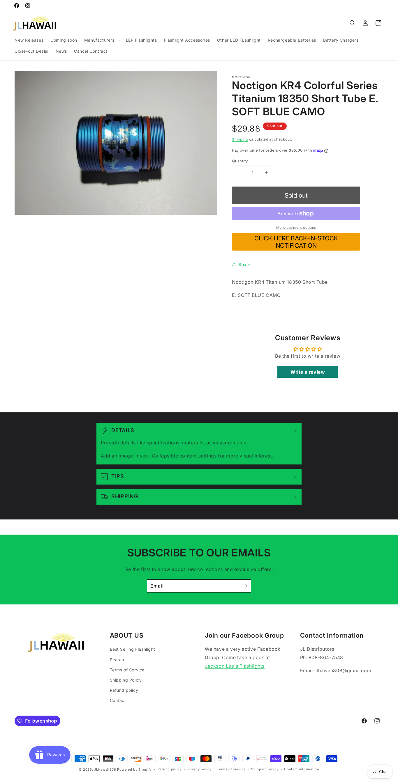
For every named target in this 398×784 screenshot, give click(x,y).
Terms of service (231, 769)
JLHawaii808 (105, 769)
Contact (118, 700)
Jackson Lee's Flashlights (235, 666)
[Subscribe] (244, 586)
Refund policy (124, 690)
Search (117, 659)
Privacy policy (199, 769)
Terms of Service (127, 669)
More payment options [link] (296, 227)
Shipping (240, 139)
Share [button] (245, 264)
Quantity (240, 161)
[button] (101, 40)
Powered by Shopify (134, 769)
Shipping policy (265, 769)
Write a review (307, 372)
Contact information (301, 769)
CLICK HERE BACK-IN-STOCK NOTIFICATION (296, 242)
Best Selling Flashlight (132, 649)
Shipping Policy (126, 679)
